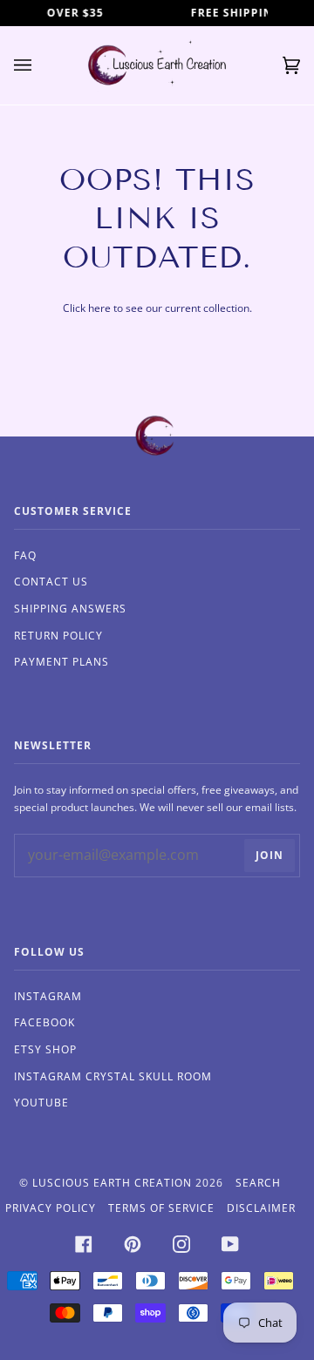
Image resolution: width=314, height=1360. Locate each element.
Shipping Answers (70, 608)
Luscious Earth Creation (112, 1182)
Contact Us (51, 581)
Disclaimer (261, 1208)
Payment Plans (61, 661)
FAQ (25, 555)
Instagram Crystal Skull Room (113, 1076)
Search (258, 1182)
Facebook (44, 1022)
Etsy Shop (45, 1049)
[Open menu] (40, 65)
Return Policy (58, 635)
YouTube (41, 1102)
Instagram (48, 996)
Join (269, 855)
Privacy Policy (50, 1208)
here (99, 308)
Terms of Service (161, 1208)
